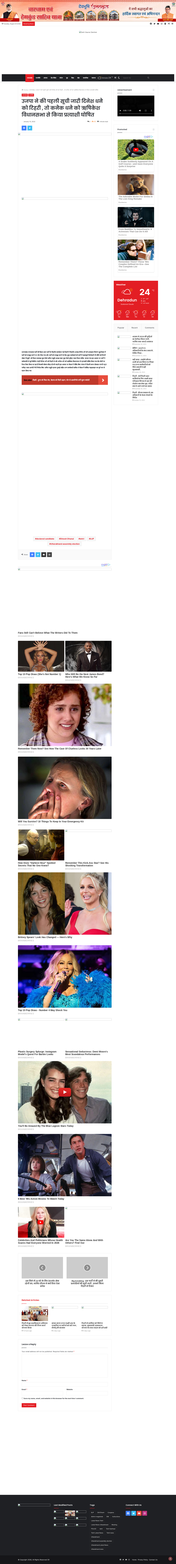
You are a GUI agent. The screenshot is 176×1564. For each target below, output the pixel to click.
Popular (121, 328)
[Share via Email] (43, 554)
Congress (111, 1512)
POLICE (93, 1529)
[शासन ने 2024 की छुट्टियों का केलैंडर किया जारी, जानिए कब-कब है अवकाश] (124, 339)
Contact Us (153, 1560)
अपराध (45, 78)
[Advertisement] (88, 55)
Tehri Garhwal (110, 1529)
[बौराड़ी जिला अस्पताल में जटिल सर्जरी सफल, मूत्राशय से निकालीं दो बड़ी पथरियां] (70, 1527)
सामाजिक (85, 78)
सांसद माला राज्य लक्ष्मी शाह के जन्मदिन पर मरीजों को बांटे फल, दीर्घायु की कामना (64, 1325)
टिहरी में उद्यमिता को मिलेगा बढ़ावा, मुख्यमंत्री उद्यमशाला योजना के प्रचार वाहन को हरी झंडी (94, 1325)
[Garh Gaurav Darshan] (88, 32)
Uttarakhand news (97, 1549)
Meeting (114, 1525)
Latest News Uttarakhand (99, 1525)
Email (24, 1389)
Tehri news (110, 1533)
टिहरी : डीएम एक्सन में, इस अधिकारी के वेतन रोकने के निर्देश (142, 395)
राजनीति (38, 78)
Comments (149, 328)
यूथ (67, 78)
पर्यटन (61, 78)
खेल (78, 78)
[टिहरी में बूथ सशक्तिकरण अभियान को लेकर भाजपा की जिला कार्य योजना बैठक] (35, 1313)
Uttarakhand (95, 1537)
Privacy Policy (143, 1560)
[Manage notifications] (170, 1559)
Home (25, 90)
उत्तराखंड (29, 78)
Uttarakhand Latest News (99, 1545)
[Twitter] (29, 128)
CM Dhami (100, 1512)
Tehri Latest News (97, 1533)
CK (48, 1560)
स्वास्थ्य (94, 78)
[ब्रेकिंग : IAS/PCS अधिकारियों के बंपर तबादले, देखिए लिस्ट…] (124, 351)
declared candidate (45, 539)
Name (24, 1380)
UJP (92, 539)
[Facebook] (24, 128)
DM (107, 1516)
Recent (135, 328)
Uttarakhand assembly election (65, 544)
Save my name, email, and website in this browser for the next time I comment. (54, 1398)
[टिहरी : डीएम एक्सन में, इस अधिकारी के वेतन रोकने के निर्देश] (124, 395)
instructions (116, 1516)
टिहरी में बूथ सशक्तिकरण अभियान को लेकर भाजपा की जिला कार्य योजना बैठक (35, 1325)
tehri (82, 539)
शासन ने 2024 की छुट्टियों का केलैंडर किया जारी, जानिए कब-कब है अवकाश (142, 339)
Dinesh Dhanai (67, 539)
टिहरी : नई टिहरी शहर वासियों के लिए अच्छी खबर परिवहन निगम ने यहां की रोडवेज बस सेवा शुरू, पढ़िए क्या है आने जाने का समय (142, 381)
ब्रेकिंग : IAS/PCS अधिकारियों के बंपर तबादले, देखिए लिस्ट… (142, 350)
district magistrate (97, 1516)
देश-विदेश (53, 78)
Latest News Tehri (97, 1521)
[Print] (49, 554)
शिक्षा (72, 78)
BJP (92, 1512)
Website (69, 1389)
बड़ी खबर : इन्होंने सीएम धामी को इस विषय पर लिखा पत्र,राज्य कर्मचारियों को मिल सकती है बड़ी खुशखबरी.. (143, 364)
